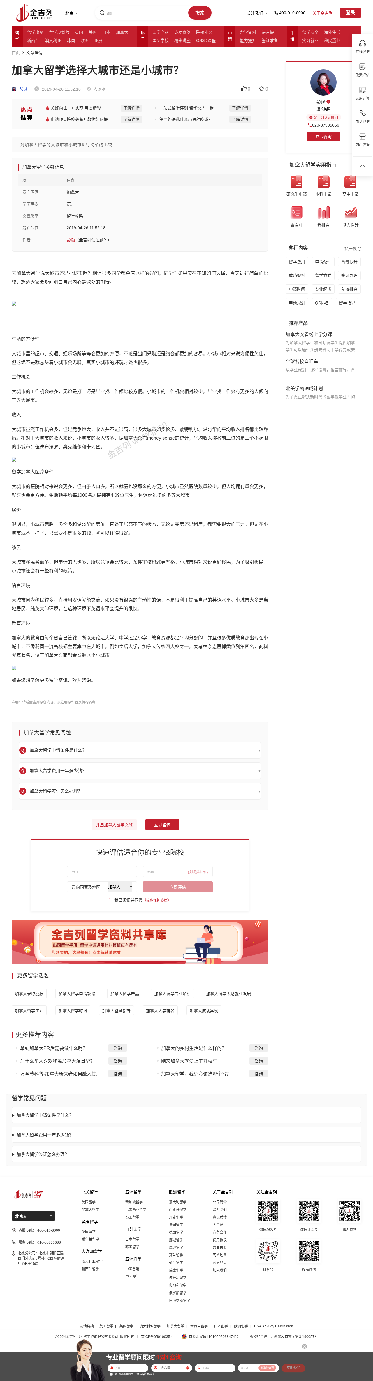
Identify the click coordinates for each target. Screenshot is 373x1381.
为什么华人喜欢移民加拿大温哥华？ (57, 1061)
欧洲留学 (241, 1326)
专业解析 (323, 289)
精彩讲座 (182, 40)
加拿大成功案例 (204, 1010)
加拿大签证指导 (116, 1010)
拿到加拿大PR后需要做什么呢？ (53, 1048)
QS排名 (322, 302)
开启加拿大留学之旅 (114, 825)
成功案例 (182, 32)
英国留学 (89, 1232)
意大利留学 (177, 1202)
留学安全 (310, 32)
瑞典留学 (176, 1248)
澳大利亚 (53, 40)
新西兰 (33, 40)
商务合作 (220, 1232)
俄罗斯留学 (177, 1293)
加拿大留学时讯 (73, 1010)
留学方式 (323, 275)
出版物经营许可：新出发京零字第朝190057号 (282, 1337)
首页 (16, 52)
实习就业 (310, 40)
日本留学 (132, 1239)
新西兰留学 (90, 1269)
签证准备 (270, 40)
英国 (79, 32)
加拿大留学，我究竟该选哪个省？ (196, 1073)
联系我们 (220, 1210)
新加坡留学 (134, 1202)
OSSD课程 (206, 40)
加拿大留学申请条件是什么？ (45, 1115)
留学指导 (347, 302)
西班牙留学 (177, 1210)
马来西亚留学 (135, 1210)
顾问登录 (220, 1263)
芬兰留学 (176, 1255)
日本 (106, 32)
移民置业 (332, 40)
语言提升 (270, 32)
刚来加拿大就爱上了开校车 (189, 1061)
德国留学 (176, 1232)
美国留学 (89, 1202)
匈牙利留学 (177, 1278)
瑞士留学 (176, 1270)
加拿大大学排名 (160, 1010)
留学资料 (248, 32)
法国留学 (176, 1225)
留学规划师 (59, 32)
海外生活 (332, 32)
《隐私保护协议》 (157, 900)
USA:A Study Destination (273, 1326)
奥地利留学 (177, 1285)
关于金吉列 (322, 13)
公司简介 (220, 1202)
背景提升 (349, 261)
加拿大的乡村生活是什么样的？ (193, 1048)
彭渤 (22, 89)
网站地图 (220, 1255)
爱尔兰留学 (90, 1239)
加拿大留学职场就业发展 (228, 993)
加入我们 (220, 1270)
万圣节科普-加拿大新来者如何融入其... (60, 1073)
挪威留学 (176, 1240)
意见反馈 (220, 1217)
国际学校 (160, 40)
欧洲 (84, 40)
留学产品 (160, 32)
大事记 (218, 1225)
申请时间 (297, 289)
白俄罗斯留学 (179, 1301)
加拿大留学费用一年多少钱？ (45, 1134)
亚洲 (98, 40)
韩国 (71, 40)
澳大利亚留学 (92, 1262)
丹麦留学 (176, 1217)
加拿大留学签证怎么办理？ (43, 1154)
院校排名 (204, 32)
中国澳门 (132, 1277)
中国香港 (132, 1269)
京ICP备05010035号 (157, 1337)
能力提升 (248, 40)
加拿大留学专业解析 (172, 993)
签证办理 (349, 275)
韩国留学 (132, 1247)
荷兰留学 (176, 1263)
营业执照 (220, 1248)
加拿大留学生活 (29, 1010)
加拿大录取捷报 (29, 993)
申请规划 (297, 302)
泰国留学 (132, 1217)
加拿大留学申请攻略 (77, 993)
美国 (93, 32)
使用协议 (220, 1240)
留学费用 (297, 261)
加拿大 (122, 32)
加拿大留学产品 (124, 993)
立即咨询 (162, 825)
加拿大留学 (90, 1210)
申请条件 (323, 261)
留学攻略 (35, 32)
